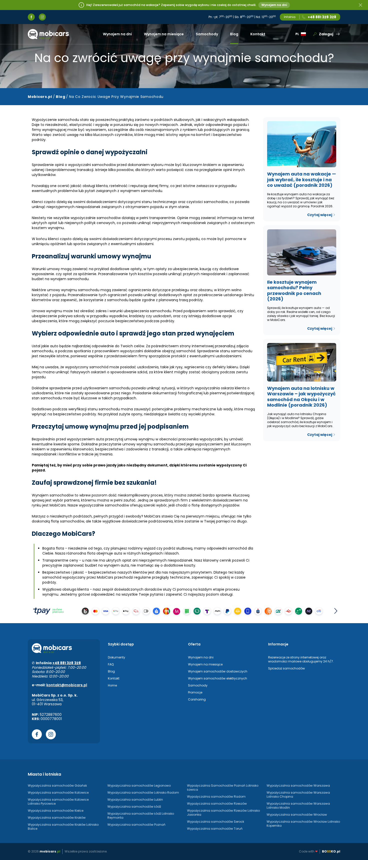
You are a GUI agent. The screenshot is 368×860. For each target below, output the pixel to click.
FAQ (111, 664)
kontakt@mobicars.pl (66, 684)
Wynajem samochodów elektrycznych (217, 678)
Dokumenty (116, 657)
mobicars (50, 851)
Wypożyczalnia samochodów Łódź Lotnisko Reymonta (140, 815)
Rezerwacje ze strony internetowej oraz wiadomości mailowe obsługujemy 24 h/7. (301, 659)
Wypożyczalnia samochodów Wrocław (297, 814)
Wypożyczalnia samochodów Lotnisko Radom (143, 792)
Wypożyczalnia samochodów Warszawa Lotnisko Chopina (298, 794)
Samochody (207, 34)
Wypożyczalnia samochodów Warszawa (298, 785)
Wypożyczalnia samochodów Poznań (136, 824)
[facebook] (31, 17)
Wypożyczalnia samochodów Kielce (55, 810)
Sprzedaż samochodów (286, 668)
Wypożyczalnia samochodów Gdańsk (57, 785)
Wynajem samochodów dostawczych (217, 671)
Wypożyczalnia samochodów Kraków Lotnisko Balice (63, 826)
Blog (234, 34)
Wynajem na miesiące (164, 34)
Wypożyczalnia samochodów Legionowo (139, 785)
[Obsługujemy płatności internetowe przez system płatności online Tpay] (184, 611)
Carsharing (197, 699)
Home (112, 685)
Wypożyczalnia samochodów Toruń (215, 828)
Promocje (195, 692)
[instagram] (42, 17)
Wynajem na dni (274, 5)
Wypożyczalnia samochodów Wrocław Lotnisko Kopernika (303, 823)
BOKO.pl (331, 851)
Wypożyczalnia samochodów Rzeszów (217, 803)
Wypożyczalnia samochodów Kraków (57, 817)
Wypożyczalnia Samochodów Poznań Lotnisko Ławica (222, 787)
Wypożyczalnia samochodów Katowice (58, 792)
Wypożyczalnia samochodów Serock (215, 821)
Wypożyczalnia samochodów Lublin (135, 799)
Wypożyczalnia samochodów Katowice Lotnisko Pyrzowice (58, 801)
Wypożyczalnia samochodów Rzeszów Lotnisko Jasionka (223, 812)
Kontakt (257, 34)
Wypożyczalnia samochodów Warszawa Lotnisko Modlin (298, 805)
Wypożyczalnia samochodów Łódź (134, 806)
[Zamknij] (360, 5)
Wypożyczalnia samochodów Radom (216, 796)
